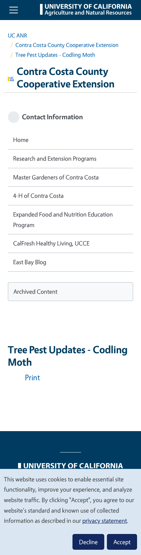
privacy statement (104, 520)
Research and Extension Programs (54, 158)
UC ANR (17, 35)
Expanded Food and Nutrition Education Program (63, 219)
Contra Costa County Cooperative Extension (66, 44)
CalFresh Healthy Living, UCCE (51, 243)
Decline (88, 542)
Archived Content (35, 291)
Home (21, 140)
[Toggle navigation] (13, 10)
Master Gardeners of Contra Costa (56, 177)
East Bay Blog (29, 262)
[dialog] (70, 511)
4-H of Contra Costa (38, 195)
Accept (122, 542)
